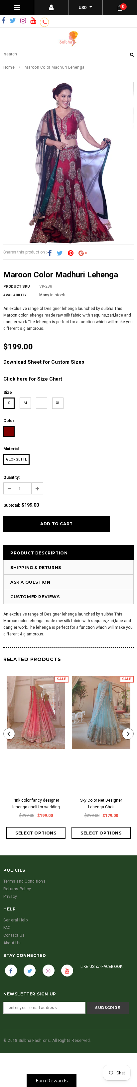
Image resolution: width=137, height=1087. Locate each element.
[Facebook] (3, 21)
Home (9, 67)
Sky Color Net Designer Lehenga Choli (101, 803)
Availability (15, 295)
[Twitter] (13, 21)
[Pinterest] (70, 253)
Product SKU (16, 286)
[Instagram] (23, 21)
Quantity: (11, 477)
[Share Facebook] (50, 253)
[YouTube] (33, 21)
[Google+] (82, 253)
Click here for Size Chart (32, 379)
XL (58, 403)
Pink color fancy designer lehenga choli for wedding (36, 803)
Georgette (16, 459)
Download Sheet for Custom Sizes (43, 362)
